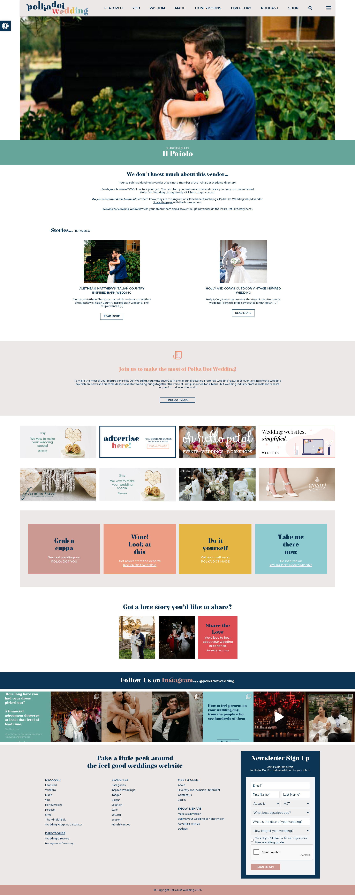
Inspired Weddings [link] (123, 790)
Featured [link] (113, 8)
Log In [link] (182, 799)
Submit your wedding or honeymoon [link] (201, 818)
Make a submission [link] (189, 813)
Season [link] (116, 819)
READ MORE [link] (112, 316)
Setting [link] (116, 814)
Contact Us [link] (185, 794)
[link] (5, 26)
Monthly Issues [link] (121, 824)
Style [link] (115, 809)
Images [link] (116, 794)
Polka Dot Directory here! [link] (236, 208)
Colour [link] (116, 799)
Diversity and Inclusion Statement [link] (199, 790)
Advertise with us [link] (189, 823)
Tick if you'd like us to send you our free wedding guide (281, 840)
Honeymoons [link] (208, 8)
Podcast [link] (270, 8)
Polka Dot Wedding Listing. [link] (157, 192)
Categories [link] (119, 785)
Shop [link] (293, 8)
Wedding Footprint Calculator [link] (63, 824)
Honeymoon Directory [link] (59, 843)
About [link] (182, 785)
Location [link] (117, 804)
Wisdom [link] (157, 8)
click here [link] (190, 192)
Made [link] (180, 8)
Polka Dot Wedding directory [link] (217, 182)
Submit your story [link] (218, 650)
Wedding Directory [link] (57, 838)
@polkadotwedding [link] (217, 681)
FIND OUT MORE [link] (177, 399)
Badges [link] (183, 828)
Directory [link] (241, 8)
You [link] (136, 8)
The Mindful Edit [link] (55, 819)
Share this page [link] (163, 202)
